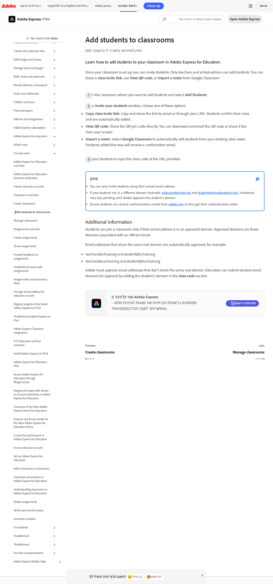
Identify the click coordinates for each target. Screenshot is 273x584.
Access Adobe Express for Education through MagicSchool (28, 378)
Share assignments (25, 246)
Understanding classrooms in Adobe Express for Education (30, 491)
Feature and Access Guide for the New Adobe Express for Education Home (31, 423)
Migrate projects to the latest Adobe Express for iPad (31, 306)
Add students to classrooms (32, 212)
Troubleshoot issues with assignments (28, 269)
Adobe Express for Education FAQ (30, 364)
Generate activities (25, 519)
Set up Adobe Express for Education (28, 458)
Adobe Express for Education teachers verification (30, 176)
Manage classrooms (25, 220)
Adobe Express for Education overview (30, 163)
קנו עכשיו (153, 6)
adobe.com (176, 204)
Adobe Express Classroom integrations (29, 331)
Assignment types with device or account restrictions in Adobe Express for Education (32, 394)
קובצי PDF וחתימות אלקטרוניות (66, 6)
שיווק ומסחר (102, 6)
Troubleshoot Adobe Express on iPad (32, 318)
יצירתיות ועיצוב (29, 6)
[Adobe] (8, 6)
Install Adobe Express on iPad (31, 353)
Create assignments (25, 237)
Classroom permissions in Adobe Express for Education (30, 479)
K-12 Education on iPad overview (27, 343)
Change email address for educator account (29, 293)
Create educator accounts (29, 186)
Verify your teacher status (29, 510)
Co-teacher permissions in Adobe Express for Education (30, 437)
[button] (250, 6)
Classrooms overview (26, 195)
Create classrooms (24, 203)
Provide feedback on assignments (26, 256)
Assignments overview (27, 229)
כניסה (263, 6)
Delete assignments (25, 502)
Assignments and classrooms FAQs (30, 281)
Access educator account (28, 448)
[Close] (202, 575)
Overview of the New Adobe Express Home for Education (30, 408)
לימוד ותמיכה (126, 6)
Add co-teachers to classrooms (31, 468)
